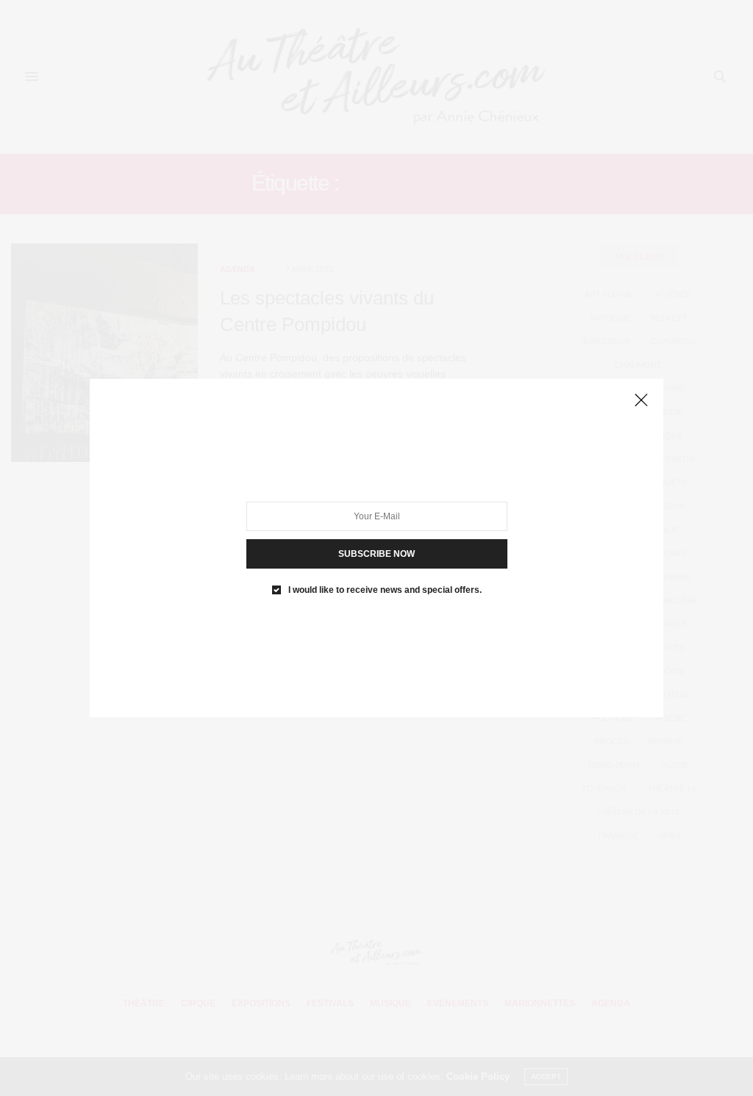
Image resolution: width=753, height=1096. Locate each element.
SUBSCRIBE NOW (376, 554)
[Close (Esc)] (641, 401)
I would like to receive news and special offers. (385, 590)
